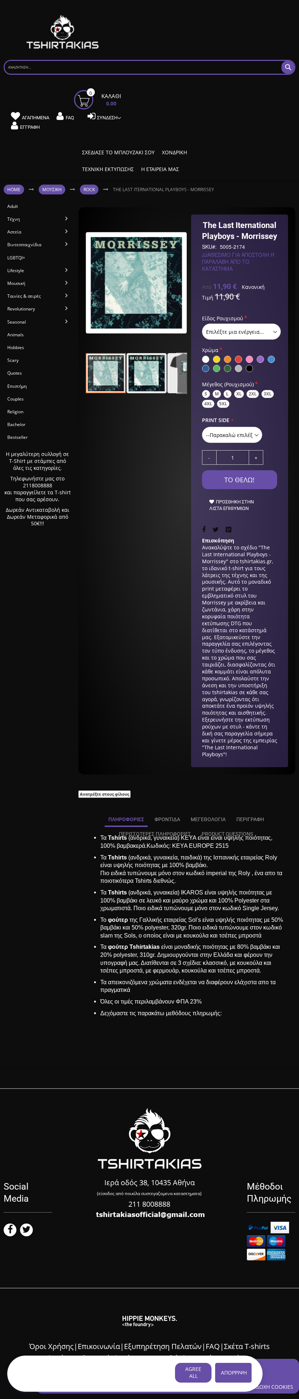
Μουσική (52, 189)
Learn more (32, 1380)
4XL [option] (208, 404)
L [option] (227, 394)
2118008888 (37, 485)
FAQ (70, 117)
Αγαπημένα (35, 117)
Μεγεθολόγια (208, 819)
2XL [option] (253, 394)
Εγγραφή (30, 127)
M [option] (217, 394)
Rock (89, 189)
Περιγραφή (250, 819)
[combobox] (149, 67)
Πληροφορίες (126, 819)
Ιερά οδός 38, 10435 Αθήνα (149, 1182)
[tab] (126, 819)
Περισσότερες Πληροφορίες (155, 834)
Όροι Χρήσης (51, 1346)
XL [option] (239, 394)
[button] (147, 373)
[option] (205, 359)
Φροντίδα (167, 819)
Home (13, 189)
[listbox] (241, 332)
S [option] (206, 394)
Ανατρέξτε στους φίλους (104, 794)
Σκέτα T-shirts (247, 1346)
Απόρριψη (234, 1372)
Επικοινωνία (99, 1346)
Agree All (193, 1372)
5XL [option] (223, 404)
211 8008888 (149, 1204)
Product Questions (227, 834)
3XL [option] (268, 394)
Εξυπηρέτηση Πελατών (163, 1346)
